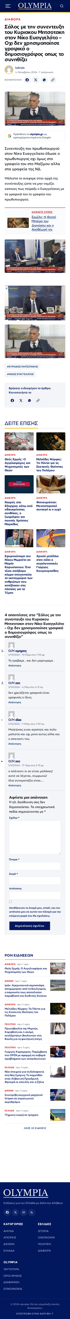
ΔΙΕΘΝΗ (9, 1244)
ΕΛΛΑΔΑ (9, 1250)
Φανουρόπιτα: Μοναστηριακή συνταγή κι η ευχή (48, 505)
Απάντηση (14, 665)
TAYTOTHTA (11, 1269)
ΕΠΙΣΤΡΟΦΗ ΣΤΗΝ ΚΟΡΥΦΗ (35, 1313)
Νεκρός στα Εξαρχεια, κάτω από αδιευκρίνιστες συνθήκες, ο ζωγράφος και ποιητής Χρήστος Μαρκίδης (19, 513)
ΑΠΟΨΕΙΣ (10, 1237)
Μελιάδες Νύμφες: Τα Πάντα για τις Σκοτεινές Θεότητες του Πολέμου (49, 464)
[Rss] (31, 1212)
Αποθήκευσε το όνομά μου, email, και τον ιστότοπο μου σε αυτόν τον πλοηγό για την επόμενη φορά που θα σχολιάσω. (35, 911)
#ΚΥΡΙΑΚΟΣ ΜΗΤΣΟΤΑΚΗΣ (22, 366)
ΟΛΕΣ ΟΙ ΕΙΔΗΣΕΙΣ (35, 1128)
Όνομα (14, 859)
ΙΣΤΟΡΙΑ (43, 1231)
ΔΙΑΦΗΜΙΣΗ (11, 1282)
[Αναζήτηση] (61, 6)
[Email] (23, 1212)
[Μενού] (8, 6)
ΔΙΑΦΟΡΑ (13, 19)
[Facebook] (27, 79)
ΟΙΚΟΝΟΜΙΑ (46, 1237)
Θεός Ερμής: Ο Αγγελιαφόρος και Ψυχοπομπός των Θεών (17, 464)
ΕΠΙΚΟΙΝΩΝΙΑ (13, 1289)
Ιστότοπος (15, 888)
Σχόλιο (14, 817)
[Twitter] (35, 79)
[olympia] (35, 6)
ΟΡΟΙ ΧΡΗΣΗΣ (13, 1276)
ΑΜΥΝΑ (9, 1231)
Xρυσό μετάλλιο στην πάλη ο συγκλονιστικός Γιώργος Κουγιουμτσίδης (47, 563)
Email (13, 874)
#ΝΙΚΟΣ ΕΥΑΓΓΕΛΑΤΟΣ (20, 374)
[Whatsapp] (44, 79)
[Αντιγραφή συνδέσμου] (52, 79)
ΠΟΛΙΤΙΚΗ (44, 1244)
